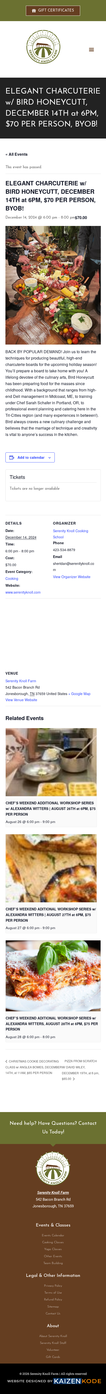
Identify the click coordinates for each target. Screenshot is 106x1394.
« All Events (16, 154)
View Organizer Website (71, 576)
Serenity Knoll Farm (20, 680)
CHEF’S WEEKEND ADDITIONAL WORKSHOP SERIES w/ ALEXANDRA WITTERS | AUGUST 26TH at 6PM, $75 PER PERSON (51, 808)
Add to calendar (31, 457)
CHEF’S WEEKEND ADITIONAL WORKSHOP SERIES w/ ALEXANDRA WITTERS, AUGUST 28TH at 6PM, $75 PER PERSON (52, 1024)
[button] (92, 49)
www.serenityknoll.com (23, 592)
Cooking (11, 578)
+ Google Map (79, 693)
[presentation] (51, 762)
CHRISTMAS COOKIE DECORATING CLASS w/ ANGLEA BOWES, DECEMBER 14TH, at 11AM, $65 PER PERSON (33, 1067)
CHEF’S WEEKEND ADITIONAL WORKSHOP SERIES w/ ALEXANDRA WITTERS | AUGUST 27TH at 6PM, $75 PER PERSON (51, 914)
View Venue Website (21, 699)
